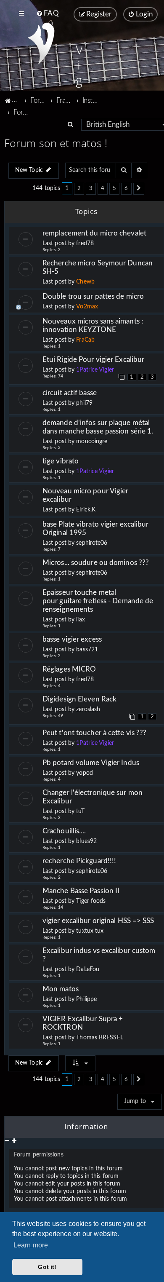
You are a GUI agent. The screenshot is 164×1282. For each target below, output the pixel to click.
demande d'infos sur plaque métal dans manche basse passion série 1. (97, 427)
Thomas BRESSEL (99, 1038)
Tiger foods (91, 901)
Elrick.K (85, 510)
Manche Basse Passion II (80, 890)
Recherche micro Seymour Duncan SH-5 (97, 267)
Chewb (85, 282)
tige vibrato (60, 461)
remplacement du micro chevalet (94, 233)
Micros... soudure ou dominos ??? (95, 562)
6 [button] (126, 188)
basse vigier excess (72, 639)
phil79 (84, 403)
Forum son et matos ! (55, 143)
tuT (80, 811)
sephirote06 (91, 543)
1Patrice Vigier (95, 370)
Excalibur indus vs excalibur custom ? (99, 955)
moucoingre (91, 441)
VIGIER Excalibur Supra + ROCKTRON (82, 1023)
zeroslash (88, 709)
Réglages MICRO (69, 669)
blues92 (86, 841)
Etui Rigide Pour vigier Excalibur (93, 359)
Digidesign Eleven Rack (79, 699)
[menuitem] (47, 13)
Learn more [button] (30, 1245)
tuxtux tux (89, 931)
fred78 (85, 243)
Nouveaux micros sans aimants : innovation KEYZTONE (92, 325)
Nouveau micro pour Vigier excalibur (85, 495)
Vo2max (87, 307)
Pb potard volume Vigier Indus (90, 762)
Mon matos (60, 989)
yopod (84, 773)
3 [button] (91, 188)
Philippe (86, 999)
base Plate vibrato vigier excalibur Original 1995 (97, 528)
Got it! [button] (47, 1266)
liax (80, 620)
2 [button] (79, 188)
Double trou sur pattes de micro (93, 296)
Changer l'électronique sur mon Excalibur (92, 797)
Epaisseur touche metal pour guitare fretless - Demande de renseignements (97, 601)
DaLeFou (87, 969)
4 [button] (102, 188)
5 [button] (114, 188)
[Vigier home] (41, 43)
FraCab (85, 340)
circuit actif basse (69, 392)
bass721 (87, 650)
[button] (138, 189)
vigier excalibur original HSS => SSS (98, 920)
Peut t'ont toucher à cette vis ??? (94, 732)
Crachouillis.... (64, 831)
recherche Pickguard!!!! (79, 860)
